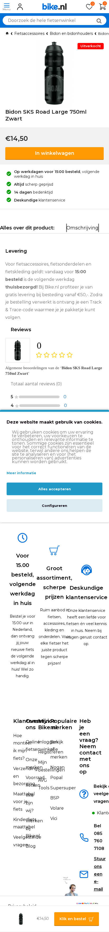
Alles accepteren (54, 489)
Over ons (32, 724)
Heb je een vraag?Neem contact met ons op (90, 746)
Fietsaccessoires (29, 33)
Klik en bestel (73, 918)
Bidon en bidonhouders (71, 33)
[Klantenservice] (87, 814)
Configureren (54, 505)
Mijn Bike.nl (47, 724)
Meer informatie (21, 473)
